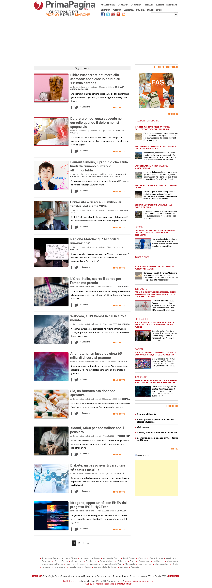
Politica (117, 9)
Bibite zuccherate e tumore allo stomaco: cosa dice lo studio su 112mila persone (95, 79)
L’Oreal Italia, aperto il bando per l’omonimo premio (95, 281)
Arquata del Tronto (111, 558)
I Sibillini (148, 4)
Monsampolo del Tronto (52, 564)
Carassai (142, 558)
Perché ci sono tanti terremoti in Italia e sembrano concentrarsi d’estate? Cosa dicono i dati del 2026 (156, 294)
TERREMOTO (141, 289)
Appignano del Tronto (90, 558)
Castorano (46, 561)
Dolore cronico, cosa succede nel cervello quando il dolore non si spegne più (96, 123)
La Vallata (123, 4)
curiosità (75, 89)
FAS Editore (68, 581)
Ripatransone (59, 567)
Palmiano (46, 567)
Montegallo (130, 564)
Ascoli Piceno (108, 4)
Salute (84, 89)
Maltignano (158, 561)
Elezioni (160, 4)
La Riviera (136, 4)
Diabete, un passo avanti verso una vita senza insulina (97, 467)
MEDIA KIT (37, 576)
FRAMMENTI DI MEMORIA (146, 120)
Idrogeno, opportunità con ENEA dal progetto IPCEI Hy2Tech (98, 505)
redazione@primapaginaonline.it (140, 581)
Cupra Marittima (107, 561)
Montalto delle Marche (76, 564)
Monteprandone (162, 564)
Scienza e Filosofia (146, 414)
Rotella (87, 567)
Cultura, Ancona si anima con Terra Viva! (157, 432)
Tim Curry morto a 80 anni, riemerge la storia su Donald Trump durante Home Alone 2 (154, 324)
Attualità (121, 174)
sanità (120, 473)
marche (74, 249)
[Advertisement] (106, 40)
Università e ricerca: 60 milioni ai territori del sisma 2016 (95, 204)
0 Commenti (85, 107)
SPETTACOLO (141, 319)
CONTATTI (90, 583)
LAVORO (139, 227)
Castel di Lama (156, 558)
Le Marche (171, 4)
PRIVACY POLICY (125, 583)
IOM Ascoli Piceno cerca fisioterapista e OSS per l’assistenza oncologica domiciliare (155, 233)
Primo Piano (96, 176)
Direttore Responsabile (105, 584)
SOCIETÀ (139, 349)
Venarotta (135, 567)
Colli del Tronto (61, 561)
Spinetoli (124, 567)
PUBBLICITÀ (173, 576)
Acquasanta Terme (50, 558)
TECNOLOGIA (141, 377)
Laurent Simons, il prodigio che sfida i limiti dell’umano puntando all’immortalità (100, 166)
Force (132, 561)
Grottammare (144, 561)
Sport (159, 9)
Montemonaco (144, 564)
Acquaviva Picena (69, 558)
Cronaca (105, 9)
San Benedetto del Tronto (105, 567)
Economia (129, 9)
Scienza (115, 176)
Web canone (143, 427)
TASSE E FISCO (142, 257)
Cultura (140, 9)
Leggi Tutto (119, 108)
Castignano (171, 558)
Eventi (150, 9)
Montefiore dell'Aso (113, 564)
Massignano (172, 561)
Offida (175, 564)
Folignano (122, 561)
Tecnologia (124, 436)
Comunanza (76, 561)
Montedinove (95, 564)
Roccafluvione (75, 567)
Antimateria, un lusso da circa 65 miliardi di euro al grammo (96, 356)
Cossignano (91, 561)
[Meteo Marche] (142, 455)
